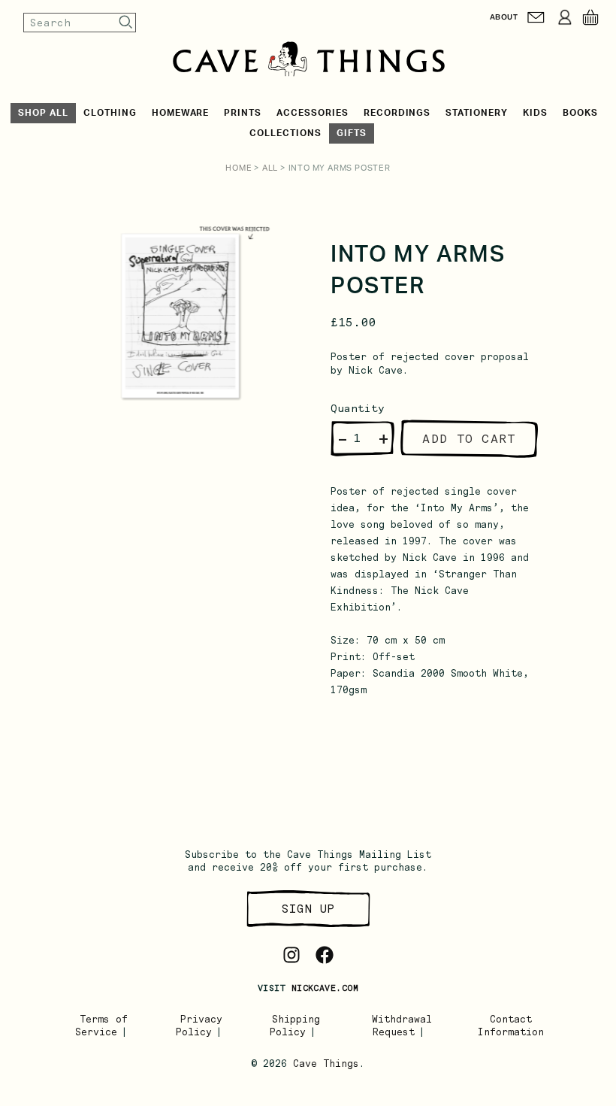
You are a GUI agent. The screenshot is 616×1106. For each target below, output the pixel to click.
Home (238, 168)
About (504, 17)
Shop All (43, 112)
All (270, 168)
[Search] (126, 22)
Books (580, 112)
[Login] (565, 17)
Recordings (397, 112)
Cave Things (326, 1063)
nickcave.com (324, 988)
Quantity (358, 408)
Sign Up (308, 908)
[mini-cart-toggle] (590, 17)
